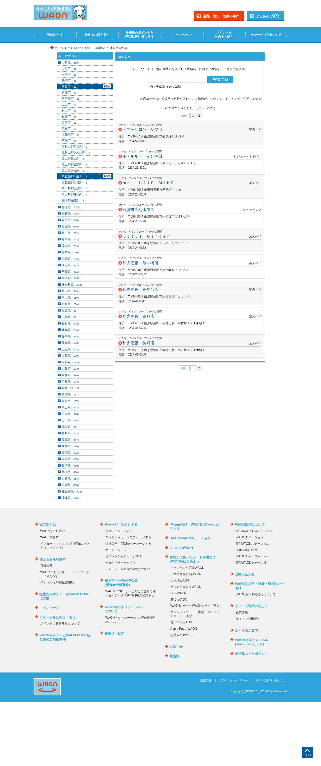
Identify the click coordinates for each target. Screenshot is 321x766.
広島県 (71, 414)
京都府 (72, 362)
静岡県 (71, 336)
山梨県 (70, 317)
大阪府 (72, 368)
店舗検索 (100, 48)
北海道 (72, 207)
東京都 (72, 278)
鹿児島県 (72, 491)
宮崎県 (71, 485)
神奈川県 (73, 284)
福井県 (70, 310)
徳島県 (70, 427)
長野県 (71, 323)
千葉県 (71, 272)
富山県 (71, 297)
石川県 (71, 304)
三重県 (71, 349)
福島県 (71, 239)
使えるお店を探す (78, 48)
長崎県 (71, 465)
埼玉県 (71, 265)
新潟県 (71, 291)
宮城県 (71, 226)
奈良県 (71, 381)
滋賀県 (71, 355)
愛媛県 (71, 440)
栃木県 (71, 252)
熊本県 (71, 472)
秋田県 (71, 233)
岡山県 (71, 407)
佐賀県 (71, 459)
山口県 (71, 420)
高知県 (71, 446)
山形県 (71, 62)
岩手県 (71, 220)
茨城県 (71, 246)
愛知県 (72, 342)
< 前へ (184, 115)
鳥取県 (70, 394)
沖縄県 (72, 498)
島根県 (71, 401)
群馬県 (71, 259)
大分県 (71, 478)
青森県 (71, 213)
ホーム (59, 48)
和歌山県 (72, 388)
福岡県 (72, 452)
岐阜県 (71, 330)
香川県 (71, 433)
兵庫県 (71, 375)
